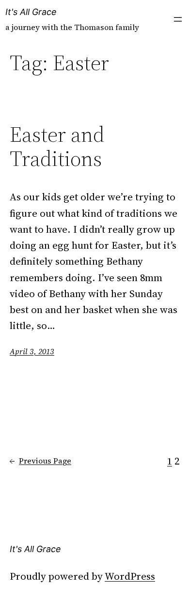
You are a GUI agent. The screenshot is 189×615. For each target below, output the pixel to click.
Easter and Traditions (57, 146)
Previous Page (40, 460)
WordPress (130, 576)
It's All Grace (31, 12)
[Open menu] (178, 19)
